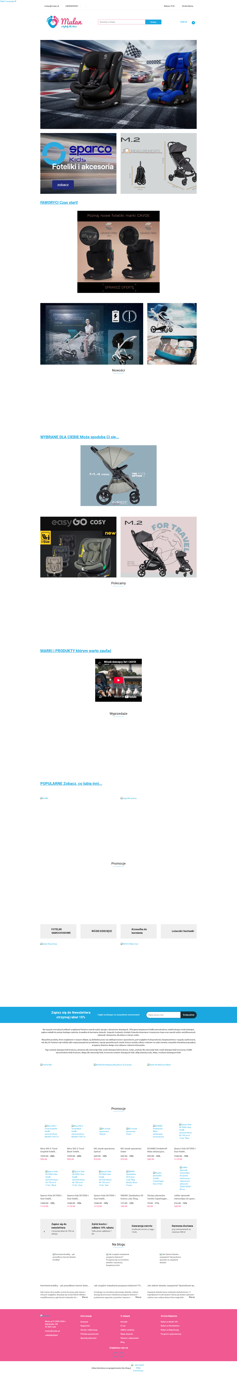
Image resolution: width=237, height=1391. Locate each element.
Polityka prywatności (90, 1334)
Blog (123, 1342)
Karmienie (130, 37)
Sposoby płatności (88, 1338)
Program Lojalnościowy (171, 1334)
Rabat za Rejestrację (170, 1330)
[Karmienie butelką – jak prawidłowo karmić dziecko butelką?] (65, 1268)
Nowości (145, 37)
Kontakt (124, 1322)
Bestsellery (158, 37)
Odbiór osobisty (127, 1330)
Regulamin (85, 1326)
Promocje (62, 37)
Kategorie (76, 37)
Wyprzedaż (47, 37)
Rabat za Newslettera (170, 1326)
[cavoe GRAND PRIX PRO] (118, 252)
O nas (123, 1326)
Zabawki (115, 37)
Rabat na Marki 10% (169, 1322)
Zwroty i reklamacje (89, 1330)
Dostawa (84, 1322)
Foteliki (90, 37)
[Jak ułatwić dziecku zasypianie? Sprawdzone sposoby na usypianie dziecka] (172, 1268)
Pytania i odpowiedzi (130, 1338)
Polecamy (173, 37)
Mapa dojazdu (127, 1334)
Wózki (102, 37)
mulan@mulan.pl (52, 1331)
